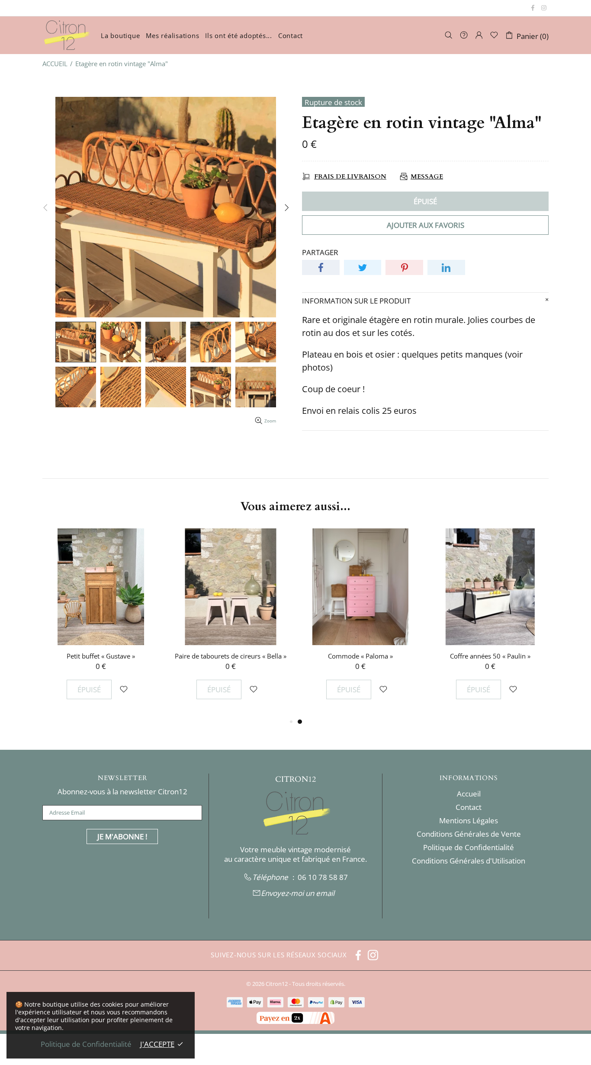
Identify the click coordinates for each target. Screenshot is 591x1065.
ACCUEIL (54, 64)
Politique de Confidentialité (468, 847)
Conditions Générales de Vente (469, 834)
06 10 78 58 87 (323, 877)
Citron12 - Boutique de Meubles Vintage (66, 35)
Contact (469, 807)
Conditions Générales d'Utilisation (468, 861)
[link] (323, 877)
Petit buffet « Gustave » (101, 656)
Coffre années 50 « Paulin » (490, 656)
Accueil (469, 794)
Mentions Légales (468, 820)
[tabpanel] (360, 622)
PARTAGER (320, 252)
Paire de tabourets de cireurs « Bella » (230, 656)
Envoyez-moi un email (297, 893)
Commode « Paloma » (360, 656)
